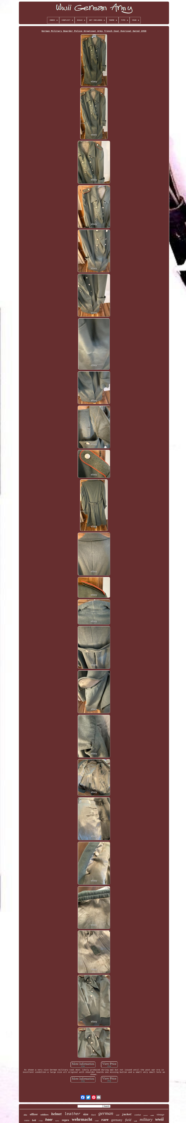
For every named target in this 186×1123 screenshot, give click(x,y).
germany (116, 1120)
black (93, 1115)
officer (34, 1114)
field (128, 1120)
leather (72, 1114)
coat (97, 1120)
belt (34, 1120)
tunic (57, 1121)
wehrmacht (82, 1119)
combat (137, 1115)
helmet (56, 1114)
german (105, 1113)
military (146, 1119)
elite (25, 1115)
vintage (160, 1114)
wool (117, 1115)
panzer (146, 1115)
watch (152, 1115)
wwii (159, 1119)
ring (40, 1121)
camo (26, 1120)
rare (105, 1119)
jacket (127, 1114)
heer (49, 1120)
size (85, 1114)
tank (135, 1121)
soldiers (44, 1114)
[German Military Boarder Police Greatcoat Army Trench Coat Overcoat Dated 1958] (94, 60)
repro (65, 1120)
